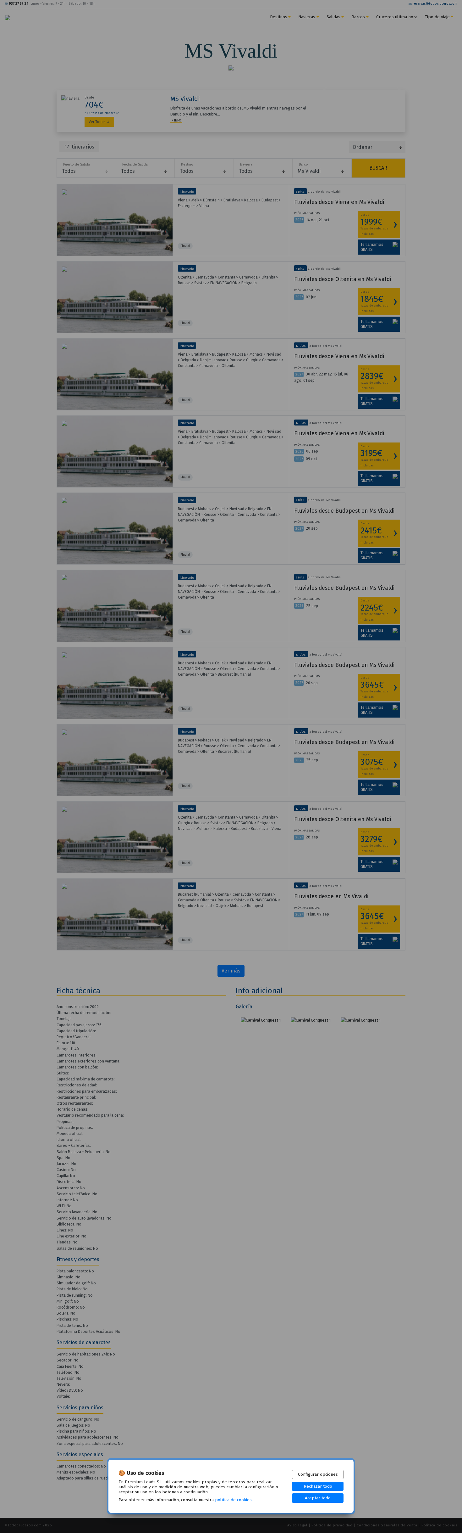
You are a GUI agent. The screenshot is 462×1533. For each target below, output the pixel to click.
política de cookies (233, 1499)
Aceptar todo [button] (318, 1498)
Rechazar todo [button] (318, 1486)
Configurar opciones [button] (318, 1474)
